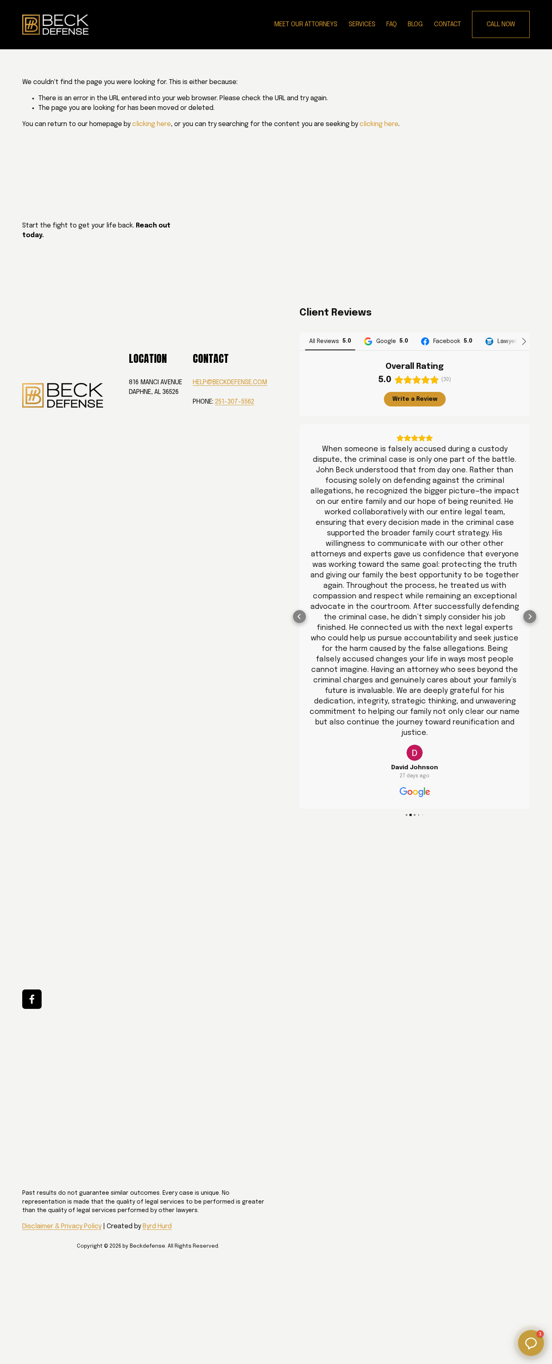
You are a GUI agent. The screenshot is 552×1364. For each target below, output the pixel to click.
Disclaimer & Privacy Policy (61, 1226)
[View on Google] (415, 753)
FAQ (391, 24)
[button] (299, 616)
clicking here (151, 124)
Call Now (501, 24)
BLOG (415, 24)
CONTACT (447, 24)
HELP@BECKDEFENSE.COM (230, 382)
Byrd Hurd (157, 1226)
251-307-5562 (234, 401)
